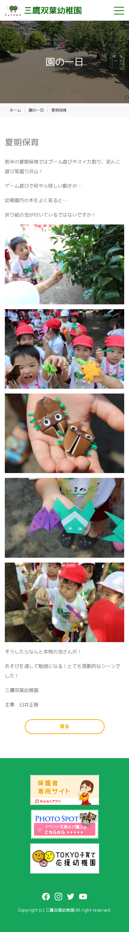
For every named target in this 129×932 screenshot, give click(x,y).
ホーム (15, 110)
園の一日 (36, 110)
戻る (64, 726)
